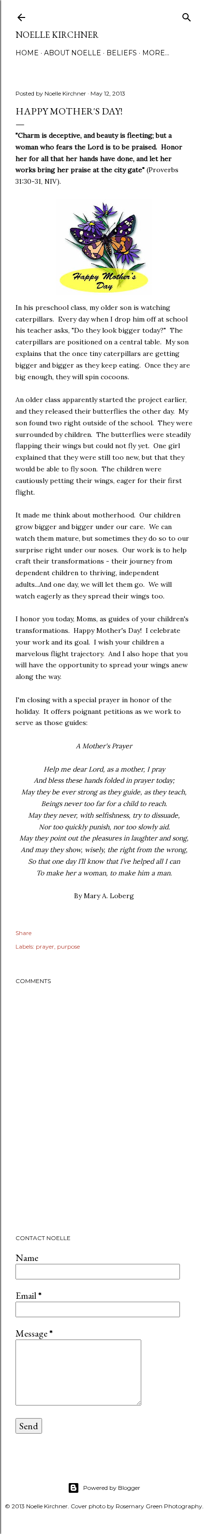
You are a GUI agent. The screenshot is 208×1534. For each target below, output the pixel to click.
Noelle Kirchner (57, 34)
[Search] (187, 15)
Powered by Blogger (111, 1487)
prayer (45, 946)
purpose (68, 946)
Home (27, 52)
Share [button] (23, 933)
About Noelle (72, 52)
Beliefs (121, 52)
